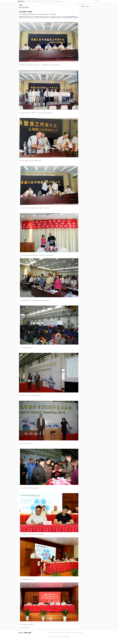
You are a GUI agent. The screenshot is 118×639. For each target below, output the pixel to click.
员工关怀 (53, 1)
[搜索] (97, 1)
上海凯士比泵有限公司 (54, 636)
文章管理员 (20, 4)
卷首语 (26, 1)
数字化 (41, 1)
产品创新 (29, 1)
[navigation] (24, 627)
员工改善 (45, 1)
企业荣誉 (37, 1)
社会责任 (61, 1)
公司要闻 (33, 1)
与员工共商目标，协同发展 (85, 6)
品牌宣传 (57, 1)
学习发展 (49, 1)
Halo (68, 636)
